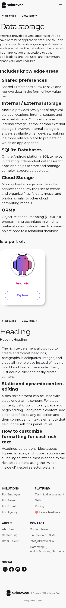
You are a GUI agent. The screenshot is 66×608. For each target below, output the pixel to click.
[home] (12, 5)
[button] (60, 5)
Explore (22, 295)
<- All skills (9, 15)
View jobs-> (29, 15)
